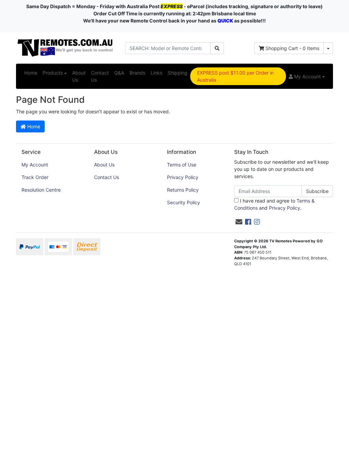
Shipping (177, 73)
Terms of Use (181, 164)
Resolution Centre (41, 190)
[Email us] (239, 222)
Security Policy (183, 202)
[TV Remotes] (65, 47)
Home (30, 73)
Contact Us (100, 76)
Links (156, 73)
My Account (34, 164)
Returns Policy (183, 190)
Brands (137, 73)
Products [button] (53, 73)
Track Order (34, 177)
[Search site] (217, 48)
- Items (292, 48)
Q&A (119, 73)
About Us (79, 76)
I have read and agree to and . (274, 204)
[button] (307, 76)
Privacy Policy (182, 177)
